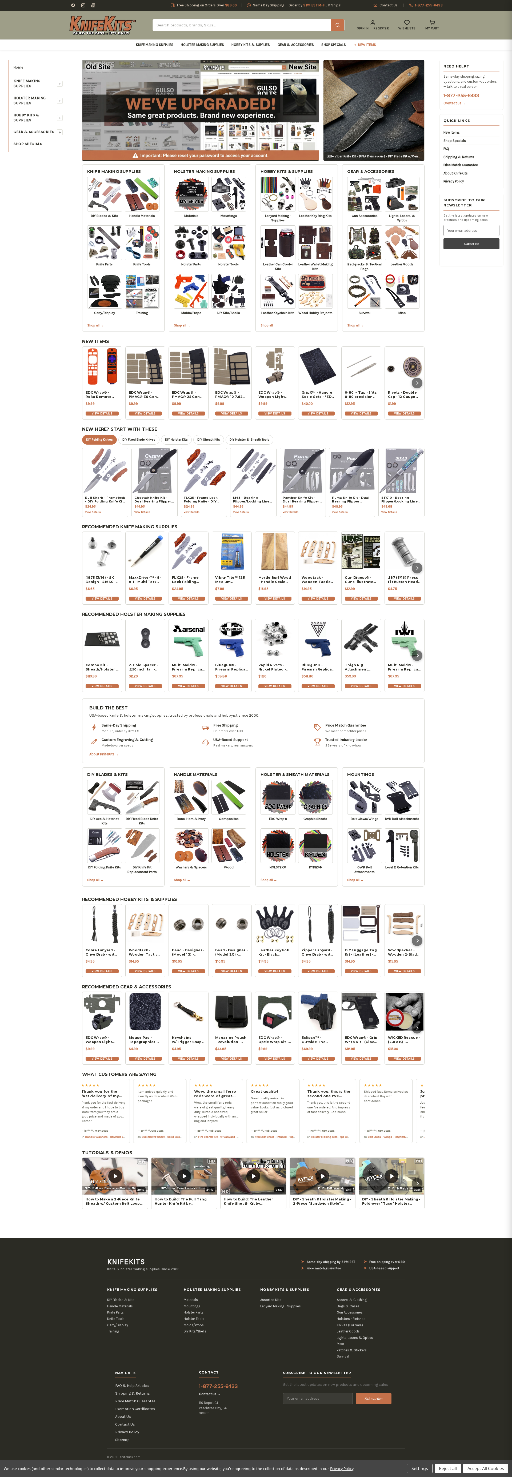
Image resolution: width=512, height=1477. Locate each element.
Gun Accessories (350, 1312)
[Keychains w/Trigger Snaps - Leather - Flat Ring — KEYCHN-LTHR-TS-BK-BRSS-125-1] (188, 1012)
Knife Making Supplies (154, 45)
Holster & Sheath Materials (295, 774)
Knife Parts (115, 1312)
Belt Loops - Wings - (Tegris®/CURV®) (341, 1136)
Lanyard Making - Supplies (280, 1306)
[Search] (337, 25)
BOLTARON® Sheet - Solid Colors (111, 1136)
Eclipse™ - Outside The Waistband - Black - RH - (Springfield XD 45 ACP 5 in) (316, 1040)
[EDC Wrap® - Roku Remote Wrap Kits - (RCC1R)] (102, 366)
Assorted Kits (270, 1300)
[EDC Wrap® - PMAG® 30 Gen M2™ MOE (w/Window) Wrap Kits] (145, 366)
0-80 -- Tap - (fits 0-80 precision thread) (361, 394)
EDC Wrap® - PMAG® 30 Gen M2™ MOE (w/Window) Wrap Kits (143, 394)
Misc (340, 1344)
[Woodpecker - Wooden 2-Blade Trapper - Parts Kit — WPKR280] (404, 924)
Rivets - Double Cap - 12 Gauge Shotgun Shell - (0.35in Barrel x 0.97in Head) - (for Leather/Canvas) (403, 394)
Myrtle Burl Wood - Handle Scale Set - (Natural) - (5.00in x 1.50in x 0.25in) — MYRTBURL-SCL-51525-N (274, 580)
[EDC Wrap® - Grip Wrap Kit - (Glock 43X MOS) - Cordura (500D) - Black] (361, 1012)
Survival (343, 1356)
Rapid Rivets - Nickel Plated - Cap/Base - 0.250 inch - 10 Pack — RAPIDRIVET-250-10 (274, 667)
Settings (419, 1468)
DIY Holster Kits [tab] (176, 439)
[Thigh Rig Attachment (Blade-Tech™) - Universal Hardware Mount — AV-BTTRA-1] (361, 639)
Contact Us (125, 1424)
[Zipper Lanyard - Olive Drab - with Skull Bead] (318, 924)
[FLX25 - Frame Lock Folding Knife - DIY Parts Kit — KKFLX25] (188, 551)
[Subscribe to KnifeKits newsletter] (93, 5)
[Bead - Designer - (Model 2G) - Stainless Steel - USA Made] (232, 924)
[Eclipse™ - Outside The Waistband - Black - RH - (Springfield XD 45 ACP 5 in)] (318, 1012)
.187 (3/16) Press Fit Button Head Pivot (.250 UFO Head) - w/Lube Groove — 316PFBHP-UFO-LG (403, 580)
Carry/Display (117, 1325)
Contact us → (454, 103)
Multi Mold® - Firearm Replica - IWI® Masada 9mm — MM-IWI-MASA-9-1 (404, 667)
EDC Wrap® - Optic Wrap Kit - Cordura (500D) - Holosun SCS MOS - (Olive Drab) (273, 1040)
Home (18, 67)
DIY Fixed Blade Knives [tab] (138, 439)
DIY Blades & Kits (107, 774)
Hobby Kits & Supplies (250, 45)
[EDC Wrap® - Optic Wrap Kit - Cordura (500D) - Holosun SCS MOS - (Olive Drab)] (275, 1012)
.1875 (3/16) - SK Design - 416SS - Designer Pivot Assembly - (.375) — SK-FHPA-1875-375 (102, 580)
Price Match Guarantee (460, 165)
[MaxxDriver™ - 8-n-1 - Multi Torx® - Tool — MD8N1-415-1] (145, 551)
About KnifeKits (455, 173)
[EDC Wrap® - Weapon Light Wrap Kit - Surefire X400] (275, 366)
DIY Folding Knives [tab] (99, 439)
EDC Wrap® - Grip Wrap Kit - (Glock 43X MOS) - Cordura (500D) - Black (361, 1040)
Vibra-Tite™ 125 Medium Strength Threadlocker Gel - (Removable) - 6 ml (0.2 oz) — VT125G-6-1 (230, 580)
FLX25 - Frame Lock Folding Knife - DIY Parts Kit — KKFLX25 (187, 580)
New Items (451, 132)
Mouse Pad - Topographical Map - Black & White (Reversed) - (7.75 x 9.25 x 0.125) (145, 1040)
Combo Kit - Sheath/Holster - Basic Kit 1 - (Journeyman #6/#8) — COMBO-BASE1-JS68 (101, 667)
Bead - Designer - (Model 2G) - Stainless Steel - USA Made (231, 952)
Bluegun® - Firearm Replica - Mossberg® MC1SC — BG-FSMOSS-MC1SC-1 (231, 667)
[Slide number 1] (200, 110)
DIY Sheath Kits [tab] (208, 439)
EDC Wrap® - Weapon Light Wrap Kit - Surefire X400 (271, 394)
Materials (191, 1300)
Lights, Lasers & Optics (355, 1338)
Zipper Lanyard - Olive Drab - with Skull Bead (317, 952)
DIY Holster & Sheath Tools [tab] (249, 439)
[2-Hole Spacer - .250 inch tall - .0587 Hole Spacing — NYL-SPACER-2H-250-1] (145, 639)
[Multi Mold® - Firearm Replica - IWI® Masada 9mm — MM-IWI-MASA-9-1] (404, 639)
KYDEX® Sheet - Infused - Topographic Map (232, 1136)
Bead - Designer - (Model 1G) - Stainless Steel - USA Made (188, 952)
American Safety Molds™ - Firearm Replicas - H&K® (407, 1136)
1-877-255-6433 (461, 95)
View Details (102, 413)
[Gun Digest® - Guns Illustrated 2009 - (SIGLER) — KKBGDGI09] (361, 551)
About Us (123, 1416)
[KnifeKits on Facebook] (73, 5)
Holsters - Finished (351, 1319)
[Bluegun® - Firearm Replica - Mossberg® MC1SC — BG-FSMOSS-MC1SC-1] (232, 639)
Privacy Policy (453, 181)
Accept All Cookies (485, 1468)
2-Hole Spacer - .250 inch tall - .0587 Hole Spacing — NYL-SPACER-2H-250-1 (145, 667)
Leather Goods (348, 1331)
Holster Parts (193, 1312)
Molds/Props (194, 1325)
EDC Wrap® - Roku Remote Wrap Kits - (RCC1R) (98, 394)
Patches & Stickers (352, 1350)
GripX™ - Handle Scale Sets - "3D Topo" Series (317, 394)
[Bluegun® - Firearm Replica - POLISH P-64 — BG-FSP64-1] (318, 639)
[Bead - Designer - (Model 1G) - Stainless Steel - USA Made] (188, 924)
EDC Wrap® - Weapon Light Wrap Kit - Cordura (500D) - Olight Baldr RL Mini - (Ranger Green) (101, 1040)
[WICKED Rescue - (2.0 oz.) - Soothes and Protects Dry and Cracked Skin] (404, 1012)
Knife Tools (116, 1319)
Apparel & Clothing (352, 1300)
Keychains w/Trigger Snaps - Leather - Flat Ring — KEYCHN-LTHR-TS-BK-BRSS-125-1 (188, 1040)
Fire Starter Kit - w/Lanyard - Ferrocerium (174, 1136)
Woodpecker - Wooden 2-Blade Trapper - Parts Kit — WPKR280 (403, 952)
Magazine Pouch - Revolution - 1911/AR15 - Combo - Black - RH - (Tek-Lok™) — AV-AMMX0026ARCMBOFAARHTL (231, 1040)
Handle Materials (195, 774)
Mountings (360, 774)
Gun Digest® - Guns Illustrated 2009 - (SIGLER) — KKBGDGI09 (360, 580)
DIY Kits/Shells (195, 1331)
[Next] (417, 383)
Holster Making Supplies (202, 45)
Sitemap (122, 1440)
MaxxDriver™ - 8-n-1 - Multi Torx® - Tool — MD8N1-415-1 (145, 580)
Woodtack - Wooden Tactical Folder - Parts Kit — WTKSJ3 (318, 580)
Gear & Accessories (296, 45)
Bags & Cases (348, 1306)
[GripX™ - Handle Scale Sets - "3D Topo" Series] (318, 366)
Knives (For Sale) (350, 1325)
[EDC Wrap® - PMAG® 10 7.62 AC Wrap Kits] (232, 366)
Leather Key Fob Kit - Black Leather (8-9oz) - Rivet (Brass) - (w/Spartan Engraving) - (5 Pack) (274, 952)
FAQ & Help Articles (132, 1385)
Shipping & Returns (458, 157)
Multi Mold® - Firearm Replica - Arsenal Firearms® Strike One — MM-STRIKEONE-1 (188, 667)
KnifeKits (126, 1262)
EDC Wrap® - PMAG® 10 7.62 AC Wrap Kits (229, 394)
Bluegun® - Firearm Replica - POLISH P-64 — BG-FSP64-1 (318, 667)
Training (113, 1331)
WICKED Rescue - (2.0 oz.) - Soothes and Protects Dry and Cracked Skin (404, 1040)
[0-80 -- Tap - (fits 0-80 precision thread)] (361, 366)
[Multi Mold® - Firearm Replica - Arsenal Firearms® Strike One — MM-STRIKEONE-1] (188, 639)
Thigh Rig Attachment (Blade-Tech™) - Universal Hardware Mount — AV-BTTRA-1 (361, 667)
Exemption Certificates (135, 1409)
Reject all (448, 1468)
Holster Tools (194, 1319)
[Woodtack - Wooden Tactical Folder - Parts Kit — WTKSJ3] (318, 551)
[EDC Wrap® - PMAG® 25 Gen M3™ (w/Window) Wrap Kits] (188, 366)
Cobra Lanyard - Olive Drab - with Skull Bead (101, 952)
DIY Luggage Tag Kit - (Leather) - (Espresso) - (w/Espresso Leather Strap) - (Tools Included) (361, 952)
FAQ (446, 149)
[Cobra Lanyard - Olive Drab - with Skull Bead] (102, 924)
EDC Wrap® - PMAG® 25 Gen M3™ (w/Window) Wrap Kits (188, 394)
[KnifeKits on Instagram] (83, 5)
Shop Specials (333, 45)
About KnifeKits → (104, 754)
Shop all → (95, 325)
